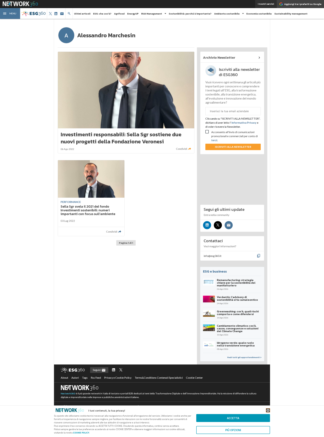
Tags (85, 377)
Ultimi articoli (82, 14)
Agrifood (119, 14)
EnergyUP (133, 14)
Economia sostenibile (259, 14)
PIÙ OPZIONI (233, 430)
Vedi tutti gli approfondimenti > (244, 357)
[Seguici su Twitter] (218, 225)
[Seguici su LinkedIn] (207, 225)
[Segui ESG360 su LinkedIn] (114, 370)
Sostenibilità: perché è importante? (190, 14)
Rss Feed (96, 377)
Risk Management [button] (151, 14)
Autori (75, 377)
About (64, 377)
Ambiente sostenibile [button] (227, 14)
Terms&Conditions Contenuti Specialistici (159, 377)
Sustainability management (290, 14)
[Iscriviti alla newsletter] (229, 225)
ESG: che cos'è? (102, 14)
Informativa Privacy (244, 122)
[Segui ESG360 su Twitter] (121, 370)
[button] (10, 13)
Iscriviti (233, 146)
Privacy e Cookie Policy (117, 377)
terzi (214, 140)
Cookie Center (194, 377)
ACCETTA (233, 418)
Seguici (97, 369)
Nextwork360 (68, 393)
